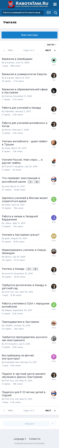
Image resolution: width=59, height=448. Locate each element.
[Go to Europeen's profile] (53, 60)
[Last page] (55, 50)
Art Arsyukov (11, 344)
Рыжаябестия (12, 362)
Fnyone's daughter (14, 166)
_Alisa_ (8, 223)
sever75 (9, 273)
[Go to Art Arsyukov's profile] (53, 338)
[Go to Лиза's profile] (53, 142)
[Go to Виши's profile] (53, 323)
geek (7, 238)
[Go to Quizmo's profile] (53, 179)
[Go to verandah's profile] (53, 305)
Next (48, 50)
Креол (8, 256)
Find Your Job (11, 292)
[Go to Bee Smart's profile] (53, 90)
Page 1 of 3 (29, 50)
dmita (7, 204)
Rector (8, 129)
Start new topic (29, 35)
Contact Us (34, 438)
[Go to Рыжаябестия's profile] (53, 356)
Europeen (9, 62)
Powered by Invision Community (30, 443)
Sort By (51, 45)
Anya (7, 148)
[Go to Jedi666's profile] (53, 217)
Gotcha (8, 96)
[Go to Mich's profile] (53, 236)
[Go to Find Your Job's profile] (53, 75)
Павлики (9, 111)
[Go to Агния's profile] (53, 251)
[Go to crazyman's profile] (53, 199)
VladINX (9, 325)
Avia (7, 186)
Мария (8, 310)
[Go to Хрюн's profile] (53, 161)
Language (19, 438)
